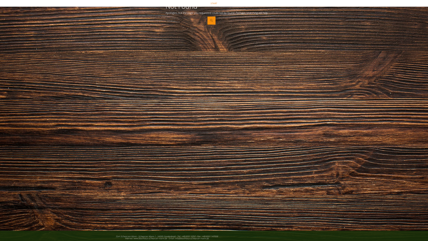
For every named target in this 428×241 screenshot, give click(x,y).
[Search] (211, 21)
